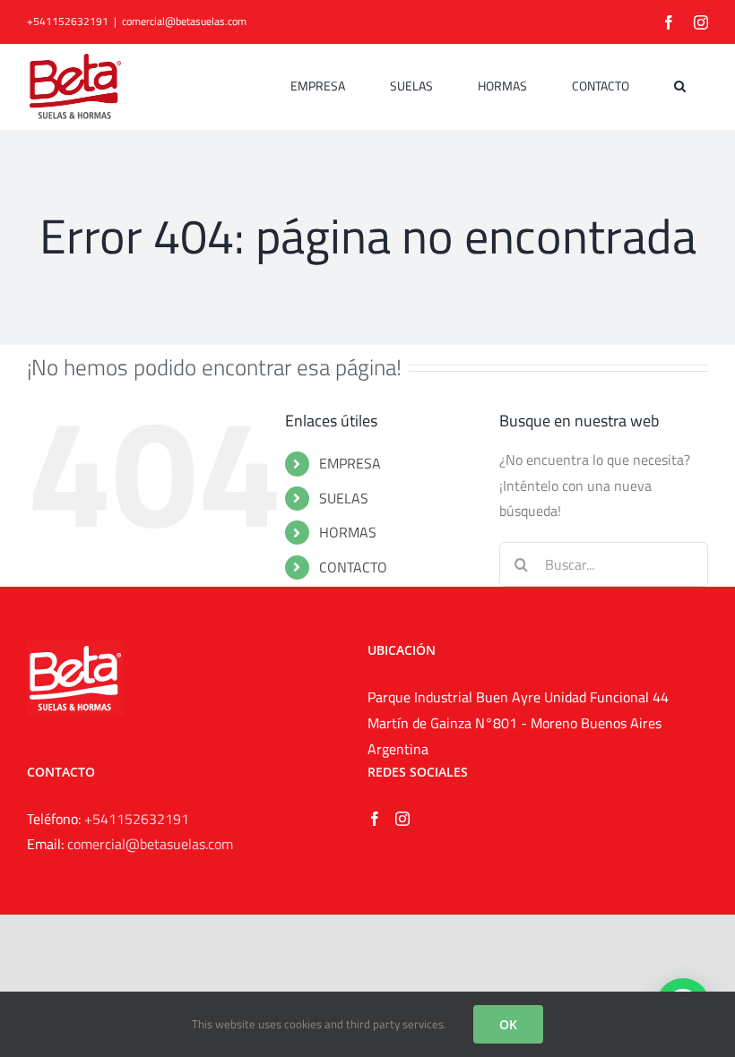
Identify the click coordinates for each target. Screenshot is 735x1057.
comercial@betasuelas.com (184, 21)
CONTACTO (353, 567)
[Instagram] (402, 819)
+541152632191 (136, 818)
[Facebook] (375, 819)
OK (508, 1024)
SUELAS (343, 498)
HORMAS (347, 532)
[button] (680, 86)
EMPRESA (350, 463)
